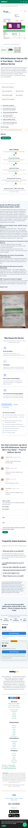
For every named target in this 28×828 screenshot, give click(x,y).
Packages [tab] (16, 404)
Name (3, 517)
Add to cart (6, 138)
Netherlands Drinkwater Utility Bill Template (12, 585)
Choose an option (5, 127)
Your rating (5, 506)
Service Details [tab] (5, 407)
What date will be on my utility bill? (13, 551)
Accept (4, 825)
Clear (2, 132)
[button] (26, 2)
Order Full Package (14, 651)
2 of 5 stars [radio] (12, 507)
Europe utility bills (7, 4)
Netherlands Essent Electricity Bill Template (12, 588)
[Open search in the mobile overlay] (21, 1)
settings (14, 823)
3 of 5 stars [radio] (14, 507)
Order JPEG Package (14, 633)
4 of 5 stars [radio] (15, 507)
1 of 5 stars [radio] (10, 507)
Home (2, 4)
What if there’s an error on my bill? (13, 576)
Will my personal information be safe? (14, 570)
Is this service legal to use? (11, 573)
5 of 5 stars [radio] (17, 507)
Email (3, 522)
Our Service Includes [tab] (6, 404)
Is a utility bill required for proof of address (13, 563)
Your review (6, 509)
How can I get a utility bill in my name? (14, 567)
